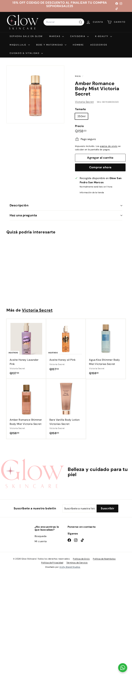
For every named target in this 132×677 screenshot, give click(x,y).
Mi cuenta (41, 541)
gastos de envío (108, 146)
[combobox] (63, 22)
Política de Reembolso (104, 558)
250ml (81, 116)
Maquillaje (18, 44)
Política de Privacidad (52, 562)
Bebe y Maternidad (50, 44)
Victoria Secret (84, 102)
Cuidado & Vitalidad (25, 53)
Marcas (55, 36)
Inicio (78, 76)
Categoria (78, 36)
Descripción (19, 205)
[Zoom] (35, 94)
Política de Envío (81, 558)
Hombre (78, 44)
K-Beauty (102, 36)
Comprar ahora (100, 167)
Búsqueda (40, 536)
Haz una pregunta (23, 215)
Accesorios (98, 44)
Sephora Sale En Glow (26, 36)
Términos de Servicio (77, 562)
